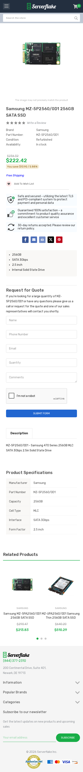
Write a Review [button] (36, 123)
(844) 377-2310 (14, 661)
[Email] (34, 239)
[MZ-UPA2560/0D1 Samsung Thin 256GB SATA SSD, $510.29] (61, 586)
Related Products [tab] (20, 554)
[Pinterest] (59, 239)
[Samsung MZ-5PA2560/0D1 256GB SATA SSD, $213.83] (22, 586)
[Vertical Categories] (6, 6)
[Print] (42, 239)
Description (19, 433)
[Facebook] (25, 239)
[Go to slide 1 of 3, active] (37, 639)
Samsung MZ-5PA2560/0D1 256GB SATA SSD (22, 615)
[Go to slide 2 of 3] (41, 639)
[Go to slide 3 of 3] (46, 639)
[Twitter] (51, 239)
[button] (13, 762)
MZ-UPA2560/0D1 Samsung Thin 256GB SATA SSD (61, 615)
